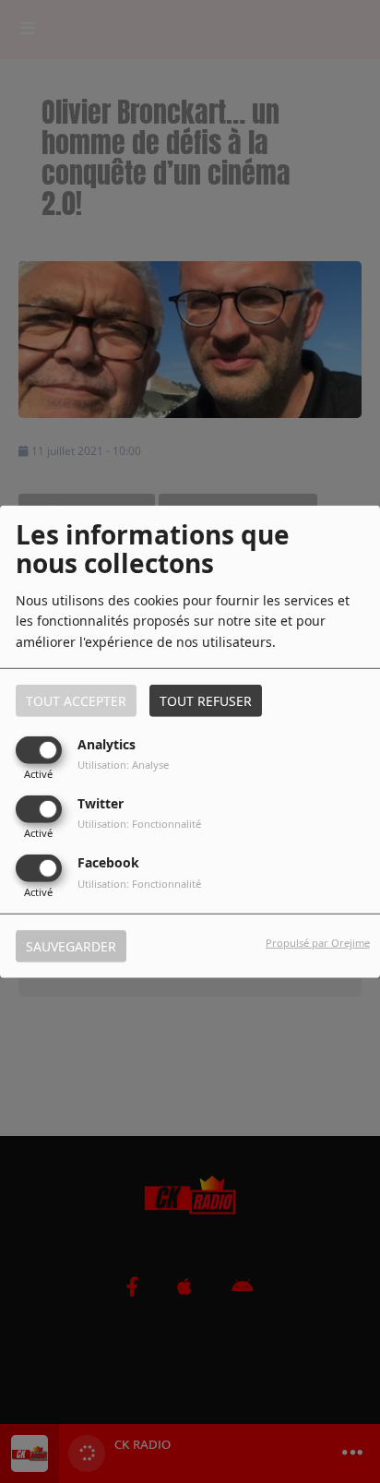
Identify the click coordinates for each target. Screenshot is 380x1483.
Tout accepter (76, 700)
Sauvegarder (71, 946)
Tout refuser (206, 700)
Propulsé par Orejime (318, 943)
